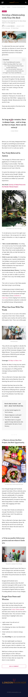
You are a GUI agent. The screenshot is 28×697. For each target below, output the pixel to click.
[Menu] (3, 2)
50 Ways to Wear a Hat (15, 360)
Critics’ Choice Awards (17, 609)
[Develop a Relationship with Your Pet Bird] (14, 37)
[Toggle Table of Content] (22, 60)
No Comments (6, 28)
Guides (4, 11)
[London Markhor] (14, 2)
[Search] (25, 2)
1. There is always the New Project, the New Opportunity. (15, 66)
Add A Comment (14, 666)
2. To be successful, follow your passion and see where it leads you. (15, 70)
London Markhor (11, 26)
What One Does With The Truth (13, 64)
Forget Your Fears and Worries (12, 72)
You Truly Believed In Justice (12, 62)
